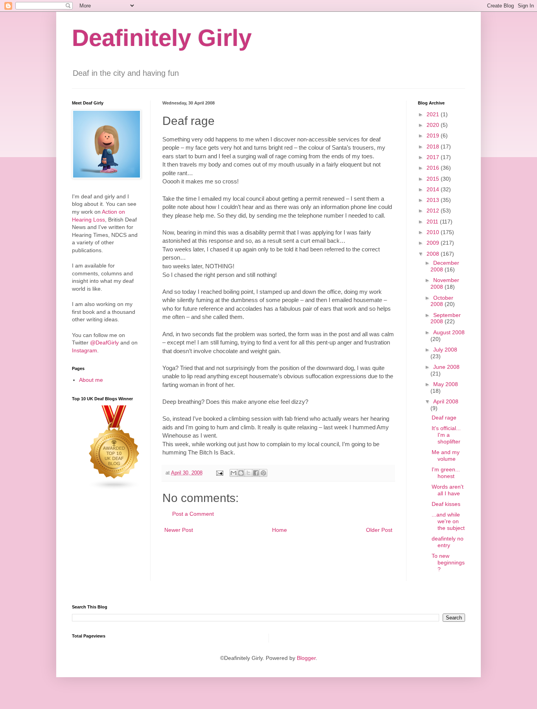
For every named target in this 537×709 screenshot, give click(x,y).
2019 (434, 135)
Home (279, 530)
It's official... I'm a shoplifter (446, 435)
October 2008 (441, 301)
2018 (434, 146)
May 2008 (445, 384)
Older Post (379, 530)
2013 (434, 200)
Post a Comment (193, 514)
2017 (434, 157)
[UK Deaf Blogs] (114, 488)
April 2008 (445, 401)
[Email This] (233, 473)
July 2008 (445, 349)
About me (91, 380)
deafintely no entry (447, 541)
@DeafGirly (104, 342)
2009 (434, 243)
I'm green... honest (446, 472)
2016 (434, 168)
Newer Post (178, 530)
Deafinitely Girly (162, 38)
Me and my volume (446, 455)
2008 (434, 254)
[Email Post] (219, 473)
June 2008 (446, 367)
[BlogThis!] (241, 473)
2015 (434, 179)
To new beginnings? (448, 562)
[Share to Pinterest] (263, 473)
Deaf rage (444, 417)
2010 (434, 232)
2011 (433, 221)
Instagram (84, 350)
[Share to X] (248, 473)
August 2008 (449, 332)
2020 (434, 125)
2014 (434, 189)
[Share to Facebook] (256, 473)
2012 (434, 210)
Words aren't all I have (447, 490)
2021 (434, 114)
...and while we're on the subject (448, 521)
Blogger (306, 658)
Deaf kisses (446, 504)
